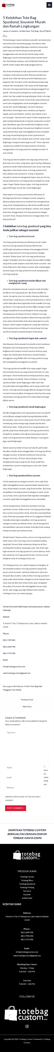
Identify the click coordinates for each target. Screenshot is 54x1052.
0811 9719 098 (27, 939)
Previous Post (27, 700)
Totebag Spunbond (27, 884)
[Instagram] (27, 1026)
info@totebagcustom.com (14, 666)
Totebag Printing (27, 887)
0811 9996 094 (27, 936)
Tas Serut (27, 891)
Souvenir (27, 894)
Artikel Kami (25, 31)
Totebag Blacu (27, 880)
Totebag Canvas (27, 877)
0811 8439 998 (27, 932)
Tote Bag (34, 31)
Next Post (27, 706)
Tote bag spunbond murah (21, 236)
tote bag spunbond (28, 226)
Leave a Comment (10, 31)
